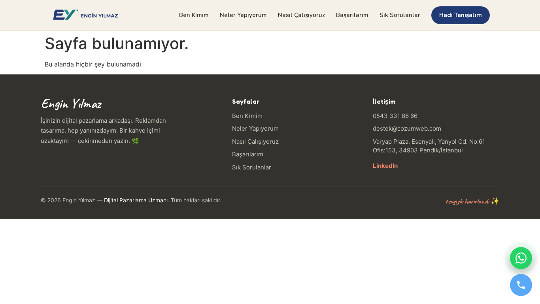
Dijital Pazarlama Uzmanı (136, 200)
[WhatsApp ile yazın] (521, 258)
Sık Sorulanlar (400, 15)
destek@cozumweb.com (407, 128)
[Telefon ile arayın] (521, 285)
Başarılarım (352, 15)
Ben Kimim (194, 15)
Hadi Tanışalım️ (460, 15)
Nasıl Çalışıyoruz (301, 15)
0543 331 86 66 (395, 116)
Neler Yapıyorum (243, 15)
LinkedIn (385, 165)
